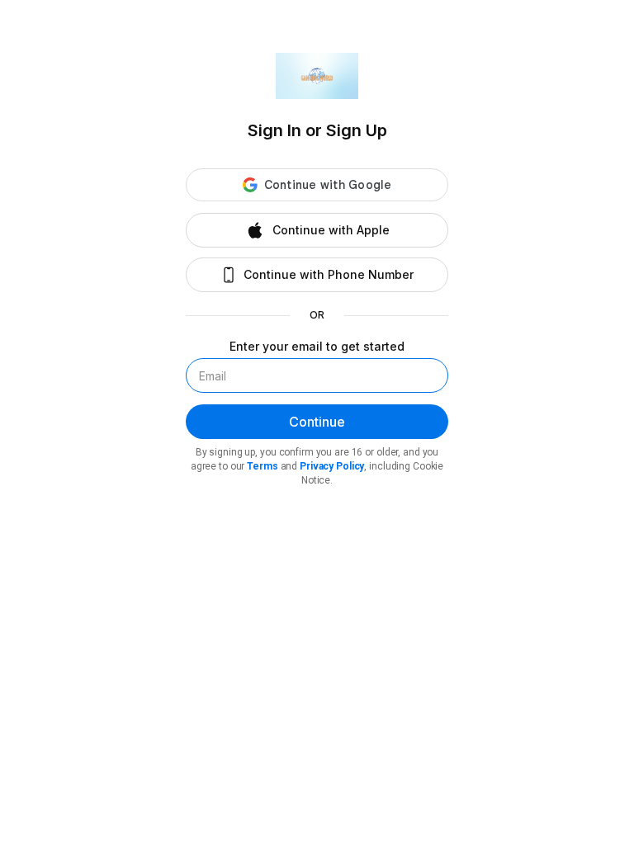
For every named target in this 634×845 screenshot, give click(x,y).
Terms (262, 466)
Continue (317, 421)
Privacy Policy (332, 466)
